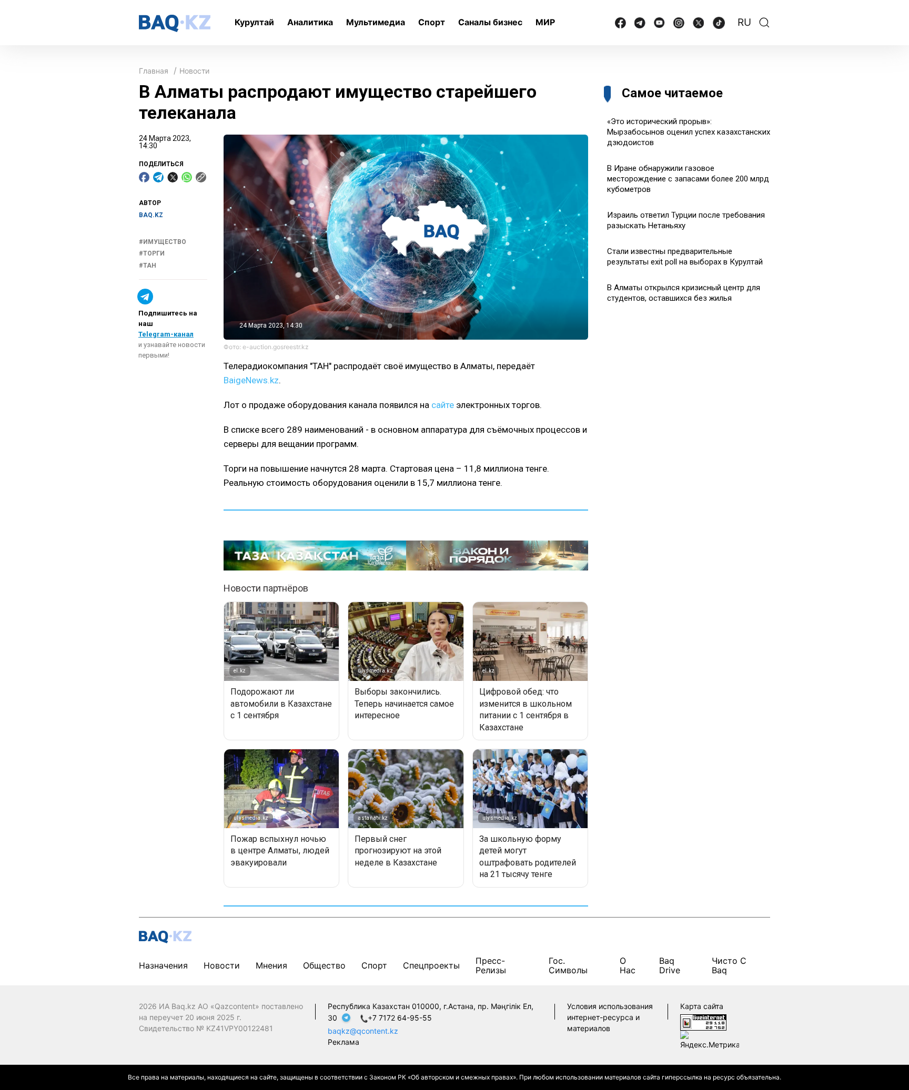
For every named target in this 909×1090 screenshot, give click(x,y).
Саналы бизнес (490, 22)
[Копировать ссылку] (201, 177)
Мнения (271, 965)
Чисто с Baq (729, 965)
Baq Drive (669, 965)
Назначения (163, 965)
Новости (194, 70)
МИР (545, 22)
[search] (764, 22)
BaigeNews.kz (251, 380)
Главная (153, 70)
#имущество (162, 242)
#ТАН (147, 265)
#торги (152, 253)
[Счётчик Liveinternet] (703, 1021)
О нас (627, 965)
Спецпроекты (431, 965)
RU (744, 22)
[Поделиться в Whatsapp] (186, 177)
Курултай (254, 22)
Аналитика (310, 22)
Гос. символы (568, 965)
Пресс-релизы (491, 965)
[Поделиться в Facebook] (144, 177)
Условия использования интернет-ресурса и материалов (610, 1017)
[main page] (174, 23)
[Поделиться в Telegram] (158, 177)
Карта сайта (701, 1006)
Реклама (343, 1041)
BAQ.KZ (151, 215)
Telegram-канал (166, 334)
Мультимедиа (375, 22)
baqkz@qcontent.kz (363, 1030)
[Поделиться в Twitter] (172, 177)
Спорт (431, 22)
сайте (442, 405)
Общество (324, 965)
